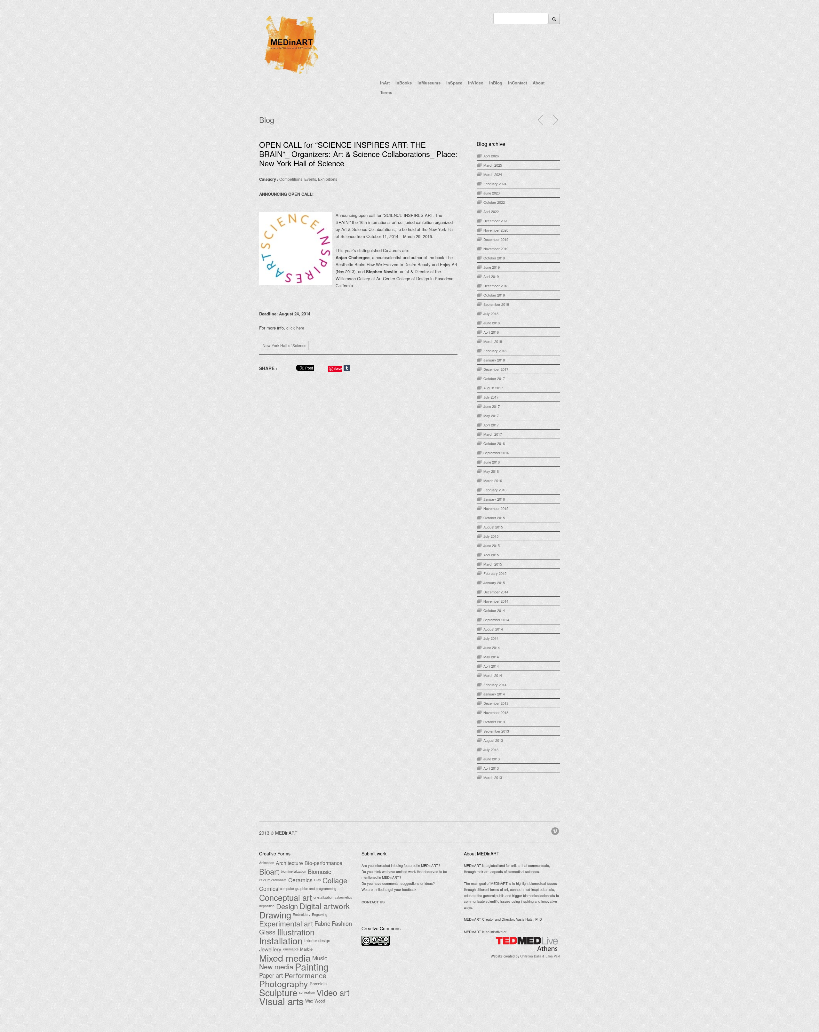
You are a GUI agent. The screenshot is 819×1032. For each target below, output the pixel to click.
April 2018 (491, 332)
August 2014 (493, 628)
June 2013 (491, 758)
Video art (332, 992)
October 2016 (494, 443)
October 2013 (494, 721)
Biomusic (319, 871)
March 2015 (492, 564)
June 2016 (491, 461)
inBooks (403, 83)
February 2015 (494, 573)
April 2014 (491, 666)
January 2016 (494, 499)
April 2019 (491, 276)
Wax (309, 1001)
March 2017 (492, 434)
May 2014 (491, 656)
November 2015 (495, 508)
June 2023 (491, 192)
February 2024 (494, 183)
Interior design (317, 940)
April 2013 (491, 768)
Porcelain (318, 983)
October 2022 (494, 202)
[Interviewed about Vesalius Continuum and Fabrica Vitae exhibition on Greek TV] (555, 120)
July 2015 (490, 536)
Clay (317, 879)
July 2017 (490, 397)
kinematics (290, 949)
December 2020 (495, 220)
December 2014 (495, 591)
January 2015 (494, 582)
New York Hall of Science (284, 345)
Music (319, 957)
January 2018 (494, 359)
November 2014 (495, 601)
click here (295, 328)
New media (276, 966)
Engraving (319, 914)
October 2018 (494, 295)
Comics (268, 888)
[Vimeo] (555, 830)
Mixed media (285, 957)
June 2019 (491, 267)
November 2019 (495, 248)
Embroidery (301, 914)
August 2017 (493, 387)
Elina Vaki (552, 956)
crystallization (323, 897)
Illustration (295, 931)
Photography (283, 983)
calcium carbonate (273, 879)
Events (310, 179)
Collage (334, 880)
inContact (517, 83)
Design (287, 905)
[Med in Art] (291, 75)
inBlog (495, 83)
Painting (312, 966)
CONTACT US (373, 902)
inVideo (475, 83)
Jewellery (270, 949)
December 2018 (495, 285)
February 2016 (494, 489)
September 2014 (496, 619)
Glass (267, 931)
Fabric (322, 923)
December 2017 (495, 369)
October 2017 (494, 378)
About (539, 83)
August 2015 (493, 526)
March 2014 (492, 675)
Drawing (275, 914)
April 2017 (491, 424)
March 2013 (492, 777)
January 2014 (494, 693)
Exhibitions (327, 179)
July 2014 (490, 638)
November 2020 (495, 230)
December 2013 (495, 703)
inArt (385, 83)
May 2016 (491, 471)
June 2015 (491, 545)
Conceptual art (285, 897)
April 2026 (491, 155)
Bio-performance (323, 862)
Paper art (271, 975)
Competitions (290, 179)
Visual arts (281, 1000)
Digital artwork (324, 905)
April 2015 (491, 554)
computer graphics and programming (308, 888)
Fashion (342, 923)
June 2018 (491, 322)
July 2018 (490, 313)
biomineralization (293, 871)
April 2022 (491, 211)
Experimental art (286, 923)
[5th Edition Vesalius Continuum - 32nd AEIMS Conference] (541, 120)
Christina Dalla (530, 956)
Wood (319, 1001)
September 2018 (496, 304)
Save (338, 368)
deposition (266, 905)
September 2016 (496, 452)
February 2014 (494, 684)
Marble (306, 949)
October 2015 (494, 517)
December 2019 (495, 239)
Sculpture (278, 992)
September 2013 (496, 731)
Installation (281, 940)
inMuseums (429, 83)
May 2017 (491, 415)
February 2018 (494, 350)
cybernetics (343, 897)
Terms (386, 92)
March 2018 (492, 341)
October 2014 (494, 610)
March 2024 (492, 174)
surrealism (307, 992)
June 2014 (491, 647)
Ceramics (300, 880)
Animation (266, 862)
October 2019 (494, 257)
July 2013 (490, 749)
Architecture (289, 862)
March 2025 (492, 165)
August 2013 (493, 740)
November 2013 (495, 712)
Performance (305, 975)
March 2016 (492, 480)
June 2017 (491, 406)
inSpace (454, 83)
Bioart (269, 871)
